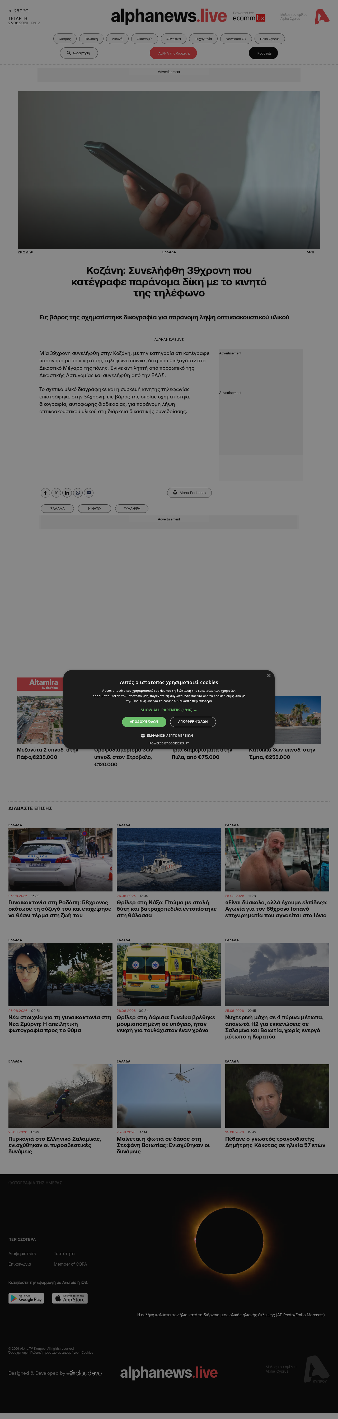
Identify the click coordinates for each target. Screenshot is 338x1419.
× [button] (269, 676)
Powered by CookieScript (169, 743)
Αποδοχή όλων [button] (144, 722)
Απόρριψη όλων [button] (193, 722)
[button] (169, 710)
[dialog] (169, 709)
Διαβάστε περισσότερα (194, 701)
